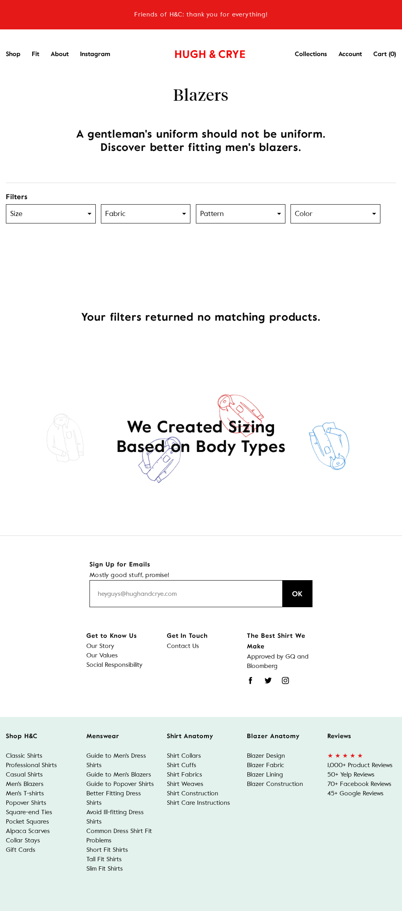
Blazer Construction (275, 784)
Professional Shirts (31, 765)
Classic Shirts (24, 755)
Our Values (102, 655)
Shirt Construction (192, 793)
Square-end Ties (29, 812)
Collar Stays (23, 840)
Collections (311, 54)
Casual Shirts (24, 774)
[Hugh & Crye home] (200, 52)
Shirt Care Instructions (198, 802)
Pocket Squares (27, 821)
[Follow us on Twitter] (268, 680)
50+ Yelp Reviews (351, 774)
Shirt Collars (184, 755)
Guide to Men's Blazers (118, 774)
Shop (13, 54)
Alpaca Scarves (28, 831)
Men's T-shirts (25, 793)
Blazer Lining (265, 774)
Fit (35, 54)
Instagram (95, 54)
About (60, 54)
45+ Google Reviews (355, 793)
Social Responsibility (114, 664)
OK (297, 594)
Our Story (100, 646)
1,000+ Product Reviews (360, 765)
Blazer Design (266, 755)
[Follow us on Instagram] (285, 680)
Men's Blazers (25, 784)
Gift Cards (20, 849)
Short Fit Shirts (107, 849)
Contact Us (183, 646)
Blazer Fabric (265, 765)
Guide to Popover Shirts (120, 784)
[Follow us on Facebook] (250, 680)
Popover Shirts (26, 802)
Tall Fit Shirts (104, 859)
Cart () (384, 54)
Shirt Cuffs (181, 765)
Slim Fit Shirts (104, 868)
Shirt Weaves (185, 784)
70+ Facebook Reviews (359, 784)
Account (350, 54)
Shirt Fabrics (184, 774)
